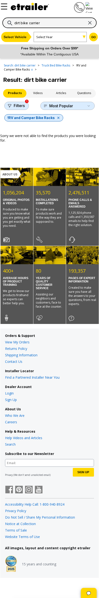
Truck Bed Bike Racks (56, 65)
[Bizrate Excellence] (11, 564)
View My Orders (17, 342)
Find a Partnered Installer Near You (32, 377)
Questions (84, 93)
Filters (20, 105)
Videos (38, 93)
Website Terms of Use (22, 536)
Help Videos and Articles (23, 438)
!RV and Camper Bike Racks (31, 118)
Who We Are (15, 415)
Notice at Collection (20, 523)
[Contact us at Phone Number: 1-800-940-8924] (79, 11)
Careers (11, 422)
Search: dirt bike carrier (20, 65)
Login (9, 393)
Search (10, 444)
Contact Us (13, 361)
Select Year (44, 37)
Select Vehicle (15, 37)
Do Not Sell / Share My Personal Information (40, 517)
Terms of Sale (16, 530)
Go (93, 37)
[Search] (9, 23)
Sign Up (11, 399)
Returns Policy (16, 348)
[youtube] (39, 490)
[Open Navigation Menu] (5, 5)
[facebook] (9, 490)
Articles (61, 93)
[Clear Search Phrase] (90, 23)
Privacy (9, 475)
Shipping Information (21, 355)
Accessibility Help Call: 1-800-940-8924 (34, 504)
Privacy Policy (15, 510)
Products (15, 93)
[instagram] (29, 490)
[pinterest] (19, 490)
